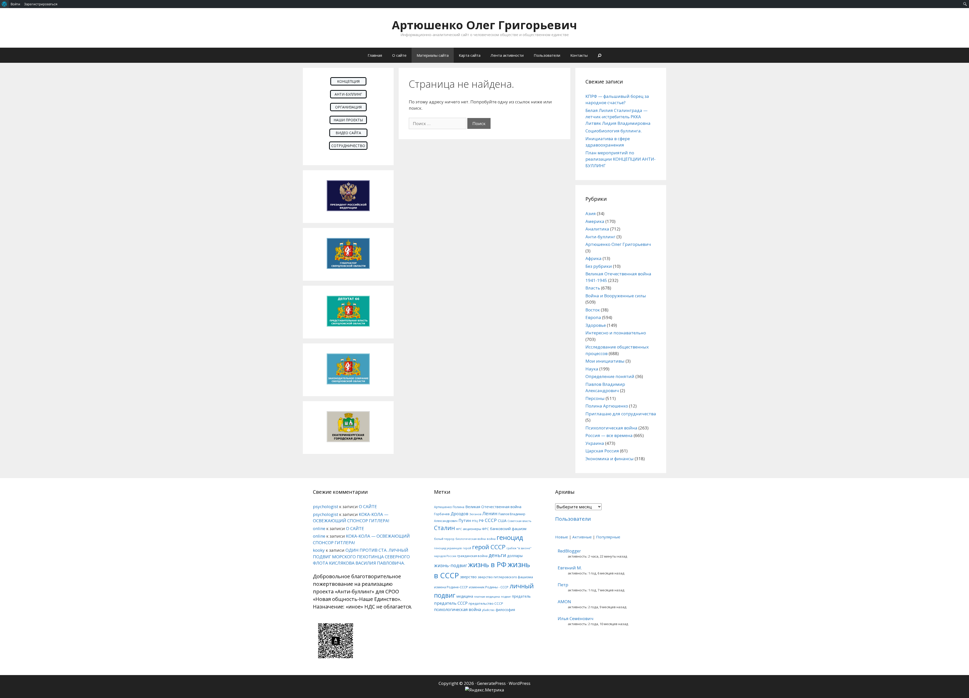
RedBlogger (569, 551)
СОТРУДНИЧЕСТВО (348, 145)
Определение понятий (609, 376)
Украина (594, 443)
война (491, 539)
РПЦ (475, 521)
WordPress (519, 683)
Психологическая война (611, 428)
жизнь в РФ (487, 564)
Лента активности (507, 55)
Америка (594, 221)
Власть (592, 288)
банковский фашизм (508, 528)
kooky (319, 550)
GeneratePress (491, 683)
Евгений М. (570, 568)
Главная (375, 55)
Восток (592, 310)
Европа (593, 317)
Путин (465, 520)
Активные (582, 536)
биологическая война (470, 539)
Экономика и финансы (609, 458)
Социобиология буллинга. (613, 131)
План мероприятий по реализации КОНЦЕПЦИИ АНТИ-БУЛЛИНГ (620, 159)
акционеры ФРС (476, 529)
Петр (563, 585)
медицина (464, 596)
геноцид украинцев (448, 548)
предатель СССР (451, 603)
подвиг (506, 596)
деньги (497, 555)
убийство (488, 610)
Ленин (489, 513)
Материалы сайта (433, 55)
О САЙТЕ (368, 506)
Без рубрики (598, 266)
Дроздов (459, 513)
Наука (591, 369)
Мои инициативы (605, 361)
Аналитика (597, 229)
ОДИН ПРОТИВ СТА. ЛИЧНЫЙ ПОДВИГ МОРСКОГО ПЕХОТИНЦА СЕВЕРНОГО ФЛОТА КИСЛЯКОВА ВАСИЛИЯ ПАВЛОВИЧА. (361, 556)
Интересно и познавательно (615, 333)
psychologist (325, 506)
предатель (521, 596)
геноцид (510, 537)
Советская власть (519, 521)
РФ (481, 520)
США (502, 520)
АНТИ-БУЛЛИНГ (348, 94)
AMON (564, 601)
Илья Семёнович (576, 618)
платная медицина (487, 596)
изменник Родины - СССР (488, 587)
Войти (15, 4)
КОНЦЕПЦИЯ (348, 81)
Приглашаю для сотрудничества (620, 414)
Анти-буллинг (600, 237)
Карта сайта (469, 55)
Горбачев (442, 514)
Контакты (579, 55)
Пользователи (547, 55)
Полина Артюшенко (606, 406)
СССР (491, 520)
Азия (590, 213)
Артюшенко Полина (449, 507)
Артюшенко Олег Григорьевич (484, 25)
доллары (515, 555)
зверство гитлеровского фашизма (505, 577)
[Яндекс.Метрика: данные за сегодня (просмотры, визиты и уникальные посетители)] (484, 690)
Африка (593, 258)
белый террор (444, 539)
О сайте (399, 55)
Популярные (608, 536)
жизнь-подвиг (450, 565)
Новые (561, 536)
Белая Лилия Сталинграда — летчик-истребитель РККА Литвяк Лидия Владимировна (618, 116)
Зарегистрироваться (40, 4)
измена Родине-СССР (451, 587)
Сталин (444, 528)
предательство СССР (486, 603)
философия (505, 609)
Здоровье (595, 325)
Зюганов (475, 514)
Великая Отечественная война (493, 506)
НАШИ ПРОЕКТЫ (348, 120)
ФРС (459, 529)
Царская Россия (602, 451)
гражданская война (472, 556)
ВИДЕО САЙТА (348, 132)
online (319, 528)
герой (467, 548)
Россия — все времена (609, 435)
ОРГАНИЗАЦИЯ (348, 107)
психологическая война (457, 609)
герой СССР (488, 547)
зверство (468, 576)
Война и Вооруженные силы (615, 296)
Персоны (595, 398)
